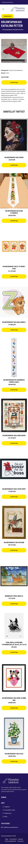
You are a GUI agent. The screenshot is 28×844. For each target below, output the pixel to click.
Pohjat (11, 70)
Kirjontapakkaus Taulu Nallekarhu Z (14, 322)
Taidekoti (7, 807)
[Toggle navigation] (3, 9)
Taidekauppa (7, 16)
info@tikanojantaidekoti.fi (7, 2)
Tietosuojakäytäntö (10, 841)
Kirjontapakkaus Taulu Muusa (14, 157)
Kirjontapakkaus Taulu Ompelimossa (14, 435)
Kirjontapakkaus (18, 70)
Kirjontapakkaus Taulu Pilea (14, 754)
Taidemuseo (7, 813)
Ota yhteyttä (13, 839)
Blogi (5, 816)
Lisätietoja (14, 82)
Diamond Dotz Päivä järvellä (14, 596)
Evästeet (20, 839)
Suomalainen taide (9, 810)
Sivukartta (20, 841)
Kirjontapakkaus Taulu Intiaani (14, 542)
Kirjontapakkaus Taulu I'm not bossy (14, 489)
